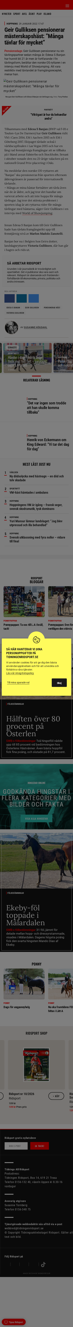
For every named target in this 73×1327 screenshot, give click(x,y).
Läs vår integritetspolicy (20, 673)
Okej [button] (59, 683)
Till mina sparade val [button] (18, 682)
